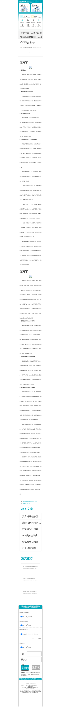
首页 (20, 679)
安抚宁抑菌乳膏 (26, 503)
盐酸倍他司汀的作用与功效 (31, 523)
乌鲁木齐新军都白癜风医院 (27, 47)
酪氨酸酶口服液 (30, 542)
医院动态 (36, 679)
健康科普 (40, 679)
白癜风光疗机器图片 (31, 529)
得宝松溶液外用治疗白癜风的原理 (30, 501)
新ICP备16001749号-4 (30, 688)
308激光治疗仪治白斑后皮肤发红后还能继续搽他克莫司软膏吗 (31, 535)
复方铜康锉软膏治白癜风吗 (31, 516)
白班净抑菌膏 (29, 548)
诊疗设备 (32, 679)
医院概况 (23, 679)
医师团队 (27, 679)
